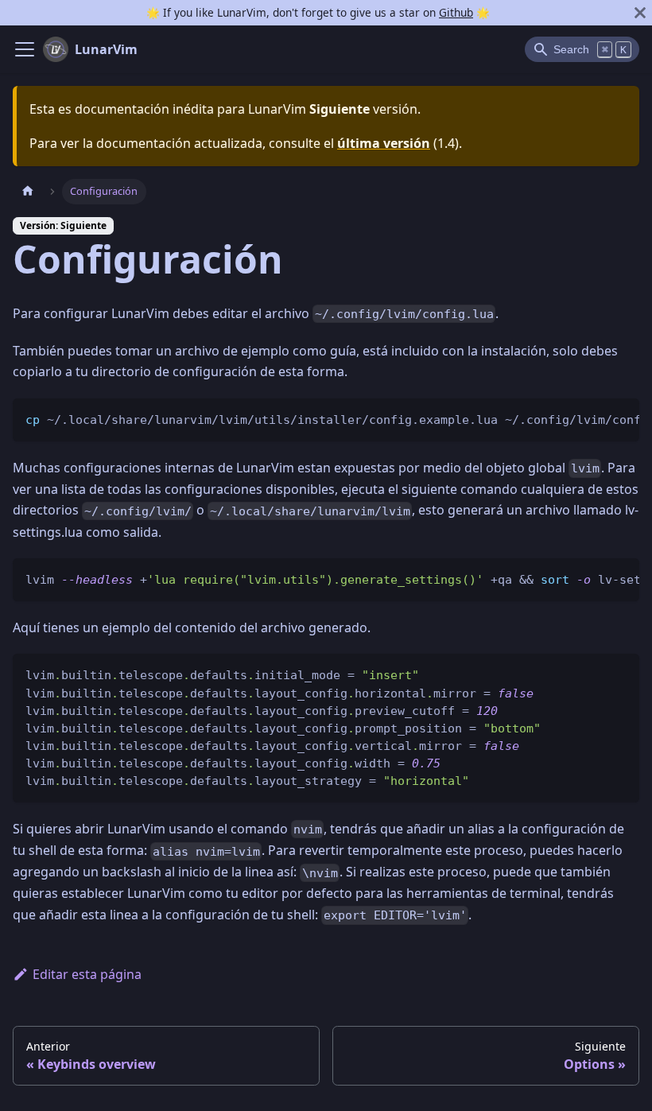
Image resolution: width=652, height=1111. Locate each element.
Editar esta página (87, 974)
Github (456, 12)
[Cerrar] (640, 12)
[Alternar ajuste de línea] (590, 418)
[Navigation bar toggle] (25, 49)
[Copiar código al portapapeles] (620, 418)
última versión (383, 143)
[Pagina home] (28, 191)
